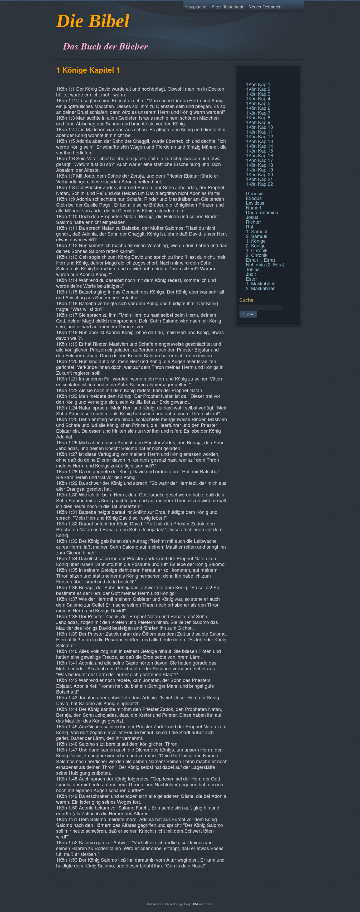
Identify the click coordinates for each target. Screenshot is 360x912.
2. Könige (256, 245)
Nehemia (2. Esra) (265, 264)
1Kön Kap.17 (259, 160)
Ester (251, 278)
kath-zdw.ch (206, 904)
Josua (252, 216)
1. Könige (256, 240)
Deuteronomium (263, 212)
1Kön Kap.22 (259, 183)
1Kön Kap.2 (258, 88)
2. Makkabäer (260, 288)
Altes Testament (227, 6)
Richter (253, 221)
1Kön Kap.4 (258, 98)
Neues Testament (266, 6)
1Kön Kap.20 (259, 174)
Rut (249, 226)
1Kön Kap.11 (259, 131)
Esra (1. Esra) (260, 259)
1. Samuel (256, 231)
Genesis (254, 193)
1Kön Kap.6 (258, 107)
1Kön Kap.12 (259, 136)
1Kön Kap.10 (259, 126)
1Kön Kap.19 (259, 169)
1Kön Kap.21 (259, 178)
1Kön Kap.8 (258, 117)
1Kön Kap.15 (259, 150)
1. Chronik (256, 250)
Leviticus (255, 202)
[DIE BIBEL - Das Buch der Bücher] (58, 33)
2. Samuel (256, 235)
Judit (251, 273)
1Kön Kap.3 (258, 93)
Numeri (253, 207)
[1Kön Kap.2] (240, 78)
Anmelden (173, 904)
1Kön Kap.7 (258, 112)
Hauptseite (195, 6)
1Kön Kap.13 (259, 141)
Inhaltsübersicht (156, 904)
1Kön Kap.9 (258, 122)
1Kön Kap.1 (258, 84)
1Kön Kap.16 (259, 155)
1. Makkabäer (260, 283)
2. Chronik (256, 254)
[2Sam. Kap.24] (240, 72)
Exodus (254, 197)
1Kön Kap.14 (259, 145)
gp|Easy (185, 904)
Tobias (253, 269)
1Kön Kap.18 (259, 164)
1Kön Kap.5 (258, 103)
